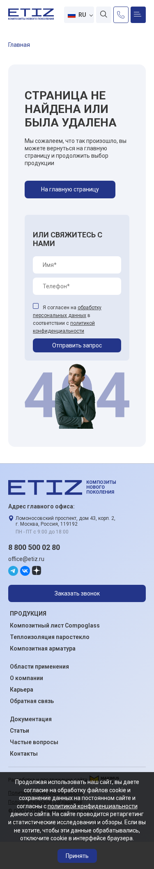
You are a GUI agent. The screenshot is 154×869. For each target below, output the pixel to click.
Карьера (21, 689)
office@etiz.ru (26, 559)
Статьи (19, 730)
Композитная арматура (43, 648)
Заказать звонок (77, 593)
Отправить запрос (77, 345)
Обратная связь (32, 701)
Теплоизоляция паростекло (50, 637)
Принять (77, 856)
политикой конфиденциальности (93, 806)
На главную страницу (70, 189)
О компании (26, 678)
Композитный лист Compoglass (55, 625)
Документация (31, 719)
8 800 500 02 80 (34, 547)
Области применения (39, 666)
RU (82, 14)
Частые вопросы (34, 742)
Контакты (24, 753)
